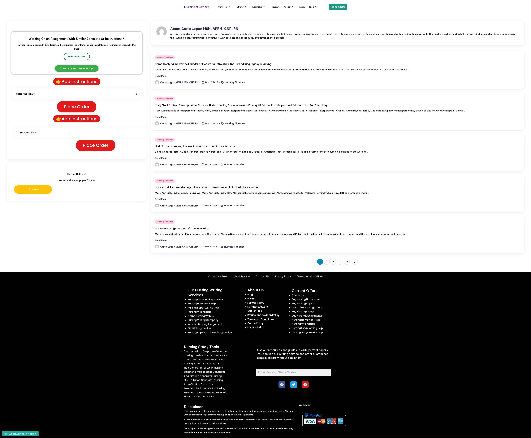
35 (346, 261)
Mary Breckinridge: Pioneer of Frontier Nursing (182, 228)
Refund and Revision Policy (263, 315)
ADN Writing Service (199, 328)
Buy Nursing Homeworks (306, 299)
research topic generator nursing (204, 388)
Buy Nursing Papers (303, 303)
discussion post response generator (206, 351)
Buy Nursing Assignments (307, 315)
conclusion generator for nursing (204, 359)
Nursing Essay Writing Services (205, 299)
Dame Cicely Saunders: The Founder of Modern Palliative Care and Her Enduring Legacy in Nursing (213, 64)
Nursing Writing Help (199, 312)
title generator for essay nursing (203, 367)
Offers (239, 7)
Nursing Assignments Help (307, 332)
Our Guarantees (217, 276)
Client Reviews (241, 276)
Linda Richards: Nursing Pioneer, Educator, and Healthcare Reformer (195, 146)
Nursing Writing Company (203, 320)
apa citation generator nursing (203, 376)
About (287, 7)
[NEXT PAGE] (355, 262)
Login (302, 7)
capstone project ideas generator (204, 372)
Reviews (276, 7)
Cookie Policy (255, 323)
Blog (250, 294)
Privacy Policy (283, 276)
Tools (311, 7)
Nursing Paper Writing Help (203, 307)
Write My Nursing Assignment (205, 324)
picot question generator (199, 396)
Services (222, 7)
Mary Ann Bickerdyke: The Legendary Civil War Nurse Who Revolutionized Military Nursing (207, 187)
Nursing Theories (165, 57)
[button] (355, 262)
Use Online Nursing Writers (307, 307)
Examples (257, 7)
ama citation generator (198, 384)
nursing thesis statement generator (205, 355)
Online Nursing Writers (201, 316)
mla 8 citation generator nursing (203, 380)
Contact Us (262, 276)
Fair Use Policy (255, 302)
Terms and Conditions (309, 276)
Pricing (251, 298)
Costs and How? (25, 94)
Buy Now (34, 189)
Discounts (298, 295)
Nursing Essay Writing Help (307, 328)
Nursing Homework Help (202, 303)
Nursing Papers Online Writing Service (210, 332)
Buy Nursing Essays (303, 311)
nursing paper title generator (201, 363)
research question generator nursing (206, 392)
